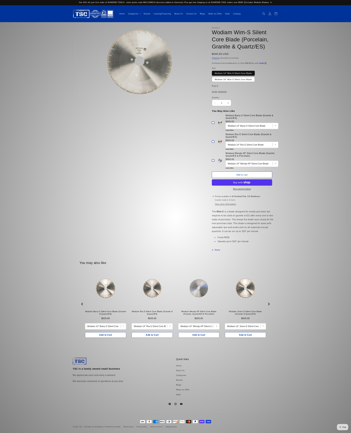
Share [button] (217, 250)
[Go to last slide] (82, 304)
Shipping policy (171, 427)
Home (179, 366)
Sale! (178, 394)
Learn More (230, 130)
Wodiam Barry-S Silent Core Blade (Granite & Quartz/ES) (105, 312)
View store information (225, 204)
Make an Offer (183, 390)
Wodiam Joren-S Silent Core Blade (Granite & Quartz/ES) (245, 312)
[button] (134, 14)
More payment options (242, 189)
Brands (179, 380)
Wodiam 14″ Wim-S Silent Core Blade (233, 73)
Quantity (215, 98)
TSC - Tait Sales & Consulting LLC (92, 427)
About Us (180, 370)
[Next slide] (268, 304)
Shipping (215, 58)
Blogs (178, 385)
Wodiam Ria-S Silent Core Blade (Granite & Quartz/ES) (152, 312)
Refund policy (128, 427)
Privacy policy (142, 427)
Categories (181, 375)
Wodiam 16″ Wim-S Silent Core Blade (233, 79)
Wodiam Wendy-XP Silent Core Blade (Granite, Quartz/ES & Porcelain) (198, 312)
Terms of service (156, 427)
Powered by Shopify (113, 427)
